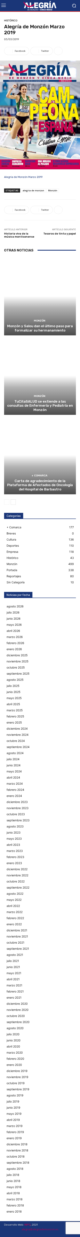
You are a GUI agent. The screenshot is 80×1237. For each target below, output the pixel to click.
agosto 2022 (15, 893)
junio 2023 (14, 832)
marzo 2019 (15, 1126)
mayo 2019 (14, 1113)
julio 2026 (13, 612)
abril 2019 (13, 1119)
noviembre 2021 (17, 936)
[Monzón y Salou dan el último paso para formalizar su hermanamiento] (40, 296)
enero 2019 (14, 1138)
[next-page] (13, 502)
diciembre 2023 (17, 802)
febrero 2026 (15, 643)
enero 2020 (14, 1064)
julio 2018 (13, 1174)
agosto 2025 (15, 679)
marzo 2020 (15, 1052)
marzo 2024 (15, 783)
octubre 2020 (16, 1016)
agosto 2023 (15, 826)
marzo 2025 (15, 710)
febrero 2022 (15, 918)
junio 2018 (13, 1181)
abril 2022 (13, 906)
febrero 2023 (15, 857)
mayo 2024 (14, 771)
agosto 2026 (15, 606)
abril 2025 (13, 704)
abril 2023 (13, 844)
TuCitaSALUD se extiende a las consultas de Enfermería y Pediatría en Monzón (40, 405)
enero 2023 (14, 863)
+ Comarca (39, 475)
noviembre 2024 (18, 734)
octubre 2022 (16, 881)
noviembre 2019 (17, 1077)
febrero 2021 (15, 991)
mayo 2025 (14, 698)
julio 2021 (13, 961)
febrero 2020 (15, 1058)
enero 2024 (14, 795)
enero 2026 (14, 649)
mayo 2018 (14, 1187)
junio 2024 (14, 765)
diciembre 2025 (17, 655)
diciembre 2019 (17, 1071)
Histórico (10, 20)
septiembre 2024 (18, 747)
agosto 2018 (15, 1168)
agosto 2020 (15, 1028)
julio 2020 (13, 1034)
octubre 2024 (16, 740)
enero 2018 (14, 1211)
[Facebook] (63, 1233)
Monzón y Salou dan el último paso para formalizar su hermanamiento (40, 328)
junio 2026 (14, 618)
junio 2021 (13, 967)
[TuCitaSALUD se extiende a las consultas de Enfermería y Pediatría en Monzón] (40, 375)
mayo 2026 (14, 624)
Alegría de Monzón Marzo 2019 (23, 176)
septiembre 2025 (18, 673)
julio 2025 (13, 685)
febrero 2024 (15, 789)
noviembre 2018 (17, 1150)
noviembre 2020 (18, 1009)
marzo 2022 (15, 912)
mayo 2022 (14, 899)
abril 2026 (13, 630)
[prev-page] (6, 502)
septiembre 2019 (18, 1089)
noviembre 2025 (18, 661)
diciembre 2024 (17, 728)
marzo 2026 (15, 637)
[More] (58, 51)
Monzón (52, 190)
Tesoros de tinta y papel (59, 233)
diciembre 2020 (17, 1003)
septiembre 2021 (18, 948)
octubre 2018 (16, 1156)
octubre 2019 (16, 1083)
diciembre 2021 (17, 930)
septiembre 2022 (18, 887)
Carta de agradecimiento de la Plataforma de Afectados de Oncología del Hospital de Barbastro (40, 485)
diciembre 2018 (17, 1144)
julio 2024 (13, 759)
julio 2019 (13, 1101)
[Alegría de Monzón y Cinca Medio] (40, 5)
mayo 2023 (14, 838)
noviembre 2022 (17, 875)
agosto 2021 (15, 954)
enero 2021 (14, 997)
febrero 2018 (15, 1205)
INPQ (27, 1224)
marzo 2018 (15, 1199)
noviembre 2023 (18, 808)
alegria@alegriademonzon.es (40, 1229)
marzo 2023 (15, 851)
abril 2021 (13, 979)
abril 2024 (13, 777)
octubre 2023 (16, 814)
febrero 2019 (15, 1132)
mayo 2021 (14, 973)
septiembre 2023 (18, 820)
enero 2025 (14, 722)
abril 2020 (13, 1046)
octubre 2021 (15, 942)
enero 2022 (14, 924)
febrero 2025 (15, 716)
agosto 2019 (15, 1095)
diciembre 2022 (17, 869)
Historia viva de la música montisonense (19, 235)
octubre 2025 (16, 667)
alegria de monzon (33, 190)
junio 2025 (14, 692)
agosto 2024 (15, 753)
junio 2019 (13, 1107)
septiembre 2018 (18, 1162)
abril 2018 (13, 1193)
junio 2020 (14, 1040)
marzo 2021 (14, 985)
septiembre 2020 (18, 1022)
